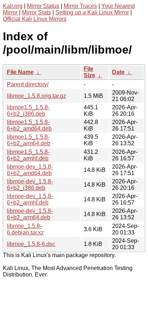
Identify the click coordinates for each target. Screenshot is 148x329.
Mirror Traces (80, 6)
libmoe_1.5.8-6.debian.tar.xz (25, 229)
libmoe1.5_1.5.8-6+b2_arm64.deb (28, 140)
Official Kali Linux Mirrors (34, 19)
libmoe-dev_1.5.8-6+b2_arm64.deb (30, 214)
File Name (20, 72)
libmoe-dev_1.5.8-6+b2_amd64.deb (30, 170)
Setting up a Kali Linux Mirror (92, 12)
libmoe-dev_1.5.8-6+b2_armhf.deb (30, 199)
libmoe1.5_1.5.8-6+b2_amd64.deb (29, 125)
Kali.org (13, 6)
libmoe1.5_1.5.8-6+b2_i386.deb (28, 110)
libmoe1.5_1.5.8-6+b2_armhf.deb (28, 155)
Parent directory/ (27, 84)
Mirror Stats (36, 12)
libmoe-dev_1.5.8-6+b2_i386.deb (30, 184)
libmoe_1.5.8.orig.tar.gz (36, 96)
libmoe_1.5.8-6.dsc (31, 244)
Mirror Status (43, 6)
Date (118, 72)
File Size (89, 72)
